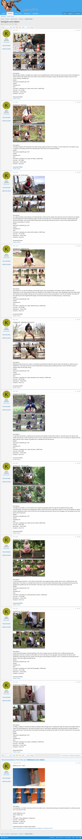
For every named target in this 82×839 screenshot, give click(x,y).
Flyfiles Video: (16, 98)
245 (20, 27)
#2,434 (78, 246)
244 (17, 27)
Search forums (10, 16)
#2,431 (78, 30)
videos (15, 24)
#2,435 (78, 319)
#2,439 (78, 608)
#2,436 (78, 391)
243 (14, 27)
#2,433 (78, 172)
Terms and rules (59, 837)
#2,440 (78, 682)
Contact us (52, 837)
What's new (18, 13)
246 (23, 27)
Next (32, 27)
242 (11, 27)
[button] (22, 13)
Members (35, 13)
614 (28, 27)
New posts (3, 16)
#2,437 (78, 463)
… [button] (8, 27)
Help (73, 837)
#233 (79, 763)
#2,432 (78, 102)
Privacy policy (68, 837)
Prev (3, 27)
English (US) (5, 837)
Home (3, 13)
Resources (27, 13)
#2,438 (78, 536)
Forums (10, 13)
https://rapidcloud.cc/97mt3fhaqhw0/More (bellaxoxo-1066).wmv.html (32, 828)
